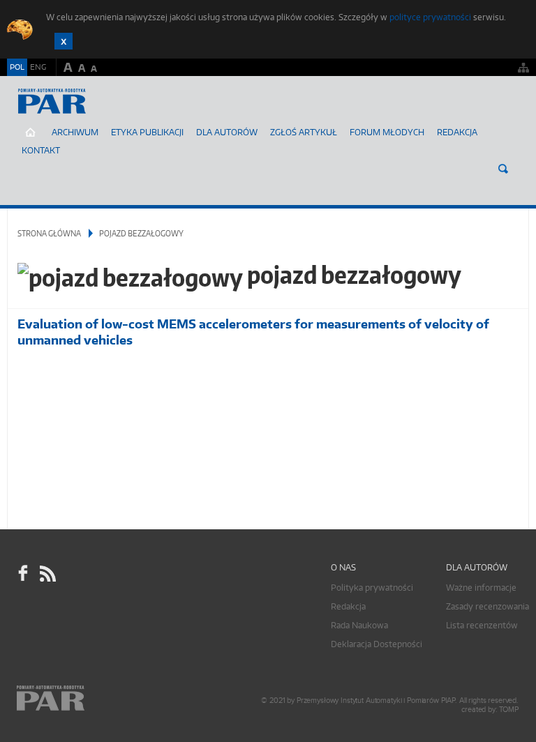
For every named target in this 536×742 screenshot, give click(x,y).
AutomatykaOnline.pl (89, 115)
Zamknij (63, 41)
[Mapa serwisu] (523, 67)
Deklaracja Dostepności (376, 644)
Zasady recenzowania (487, 606)
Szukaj (503, 169)
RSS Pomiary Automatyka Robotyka (46, 573)
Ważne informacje (481, 587)
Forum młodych (387, 132)
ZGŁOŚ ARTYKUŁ (303, 132)
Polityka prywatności (372, 587)
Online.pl (91, 698)
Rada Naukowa (359, 625)
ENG (38, 67)
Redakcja (457, 132)
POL (17, 67)
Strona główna (49, 233)
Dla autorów (227, 132)
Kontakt (41, 150)
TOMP (509, 709)
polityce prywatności (430, 17)
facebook (23, 573)
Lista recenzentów (482, 625)
